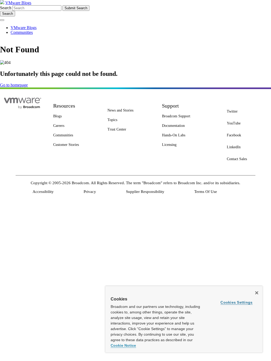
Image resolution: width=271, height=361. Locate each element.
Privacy (90, 191)
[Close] (256, 292)
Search (5, 8)
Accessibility (43, 191)
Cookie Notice (123, 345)
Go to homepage (14, 85)
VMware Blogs (18, 3)
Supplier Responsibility (145, 191)
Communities (22, 32)
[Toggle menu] (2, 20)
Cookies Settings (236, 302)
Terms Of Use (205, 191)
